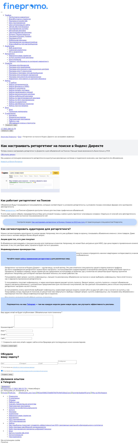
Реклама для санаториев (19, 67)
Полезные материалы (18, 111)
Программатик (15, 437)
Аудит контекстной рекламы (21, 57)
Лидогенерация (16, 435)
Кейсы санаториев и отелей (21, 92)
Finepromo (13, 396)
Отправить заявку (7, 374)
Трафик (8, 15)
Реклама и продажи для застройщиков (26, 73)
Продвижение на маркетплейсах (23, 42)
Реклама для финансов (19, 65)
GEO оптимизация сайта (19, 25)
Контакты (13, 115)
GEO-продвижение (17, 421)
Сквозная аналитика (17, 50)
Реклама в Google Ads (18, 21)
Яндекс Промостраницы (19, 34)
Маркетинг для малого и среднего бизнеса (27, 79)
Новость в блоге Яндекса (11, 162)
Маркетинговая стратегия (20, 56)
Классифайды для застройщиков (23, 44)
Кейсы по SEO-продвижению (21, 100)
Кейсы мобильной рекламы (21, 96)
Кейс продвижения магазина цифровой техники (30, 429)
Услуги (12, 410)
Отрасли (8, 63)
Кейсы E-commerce (17, 88)
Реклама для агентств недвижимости (25, 77)
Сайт (3, 338)
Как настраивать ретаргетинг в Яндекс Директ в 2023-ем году (58, 222)
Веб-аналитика (15, 48)
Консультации (15, 59)
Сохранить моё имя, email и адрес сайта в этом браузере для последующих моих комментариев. (44, 342)
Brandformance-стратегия (20, 19)
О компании (10, 113)
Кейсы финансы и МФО (19, 86)
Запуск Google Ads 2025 (19, 433)
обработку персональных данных (23, 367)
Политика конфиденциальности (23, 408)
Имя (3, 331)
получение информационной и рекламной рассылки (30, 371)
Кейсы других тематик (18, 106)
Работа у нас (14, 121)
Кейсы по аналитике (17, 102)
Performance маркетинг (19, 17)
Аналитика (9, 46)
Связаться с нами (11, 125)
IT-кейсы (12, 83)
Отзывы (12, 400)
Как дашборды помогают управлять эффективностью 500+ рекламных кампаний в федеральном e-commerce (56, 425)
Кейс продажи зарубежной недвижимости (27, 427)
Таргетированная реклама (20, 32)
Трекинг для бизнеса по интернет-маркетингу (29, 61)
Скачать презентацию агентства (22, 404)
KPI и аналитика (16, 52)
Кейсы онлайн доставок (19, 90)
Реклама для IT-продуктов (20, 71)
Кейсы (7, 81)
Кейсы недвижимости (18, 84)
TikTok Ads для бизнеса (19, 27)
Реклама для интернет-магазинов (23, 75)
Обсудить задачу (8, 155)
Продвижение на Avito (18, 29)
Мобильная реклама (17, 40)
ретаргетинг (10, 210)
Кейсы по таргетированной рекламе (24, 98)
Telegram (31, 304)
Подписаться (6, 386)
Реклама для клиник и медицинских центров (29, 69)
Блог (7, 108)
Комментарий (7, 327)
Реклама (12, 412)
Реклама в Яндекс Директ (20, 36)
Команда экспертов (17, 117)
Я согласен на (18, 367)
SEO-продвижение (17, 23)
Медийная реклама (17, 31)
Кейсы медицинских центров (22, 94)
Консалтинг (10, 54)
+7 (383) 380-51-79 (8, 129)
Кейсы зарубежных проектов (21, 104)
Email (3, 335)
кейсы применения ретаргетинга (35, 259)
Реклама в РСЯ (15, 38)
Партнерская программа (19, 119)
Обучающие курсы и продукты (22, 123)
